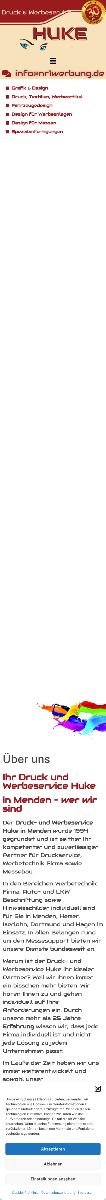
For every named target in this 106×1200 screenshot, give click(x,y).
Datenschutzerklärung (58, 1192)
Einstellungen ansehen (53, 1178)
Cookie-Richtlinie (25, 1192)
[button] (98, 1088)
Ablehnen (53, 1164)
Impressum (86, 1192)
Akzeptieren (53, 1149)
